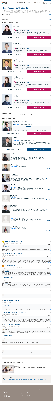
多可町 (36, 379)
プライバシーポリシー (24, 392)
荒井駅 (19, 187)
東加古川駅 (20, 166)
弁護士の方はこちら (48, 0)
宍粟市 (28, 379)
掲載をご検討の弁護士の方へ (25, 395)
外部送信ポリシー (24, 393)
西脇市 (17, 379)
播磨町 (41, 379)
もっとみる (26, 357)
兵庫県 (15, 124)
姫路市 (18, 124)
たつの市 (33, 379)
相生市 (9, 379)
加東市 (31, 379)
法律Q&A (4, 391)
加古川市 (15, 166)
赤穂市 (14, 379)
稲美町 (39, 379)
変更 (50, 14)
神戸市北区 (15, 228)
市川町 (43, 379)
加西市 (26, 379)
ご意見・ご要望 (23, 389)
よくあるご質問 (5, 395)
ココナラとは (5, 393)
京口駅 (22, 124)
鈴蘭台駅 (20, 228)
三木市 (19, 379)
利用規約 (22, 391)
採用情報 (40, 391)
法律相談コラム (5, 392)
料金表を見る (28, 30)
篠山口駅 (20, 176)
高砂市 (15, 187)
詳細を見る (48, 168)
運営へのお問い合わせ (6, 396)
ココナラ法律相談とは (6, 389)
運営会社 (40, 389)
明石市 (6, 379)
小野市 (24, 379)
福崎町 (46, 379)
